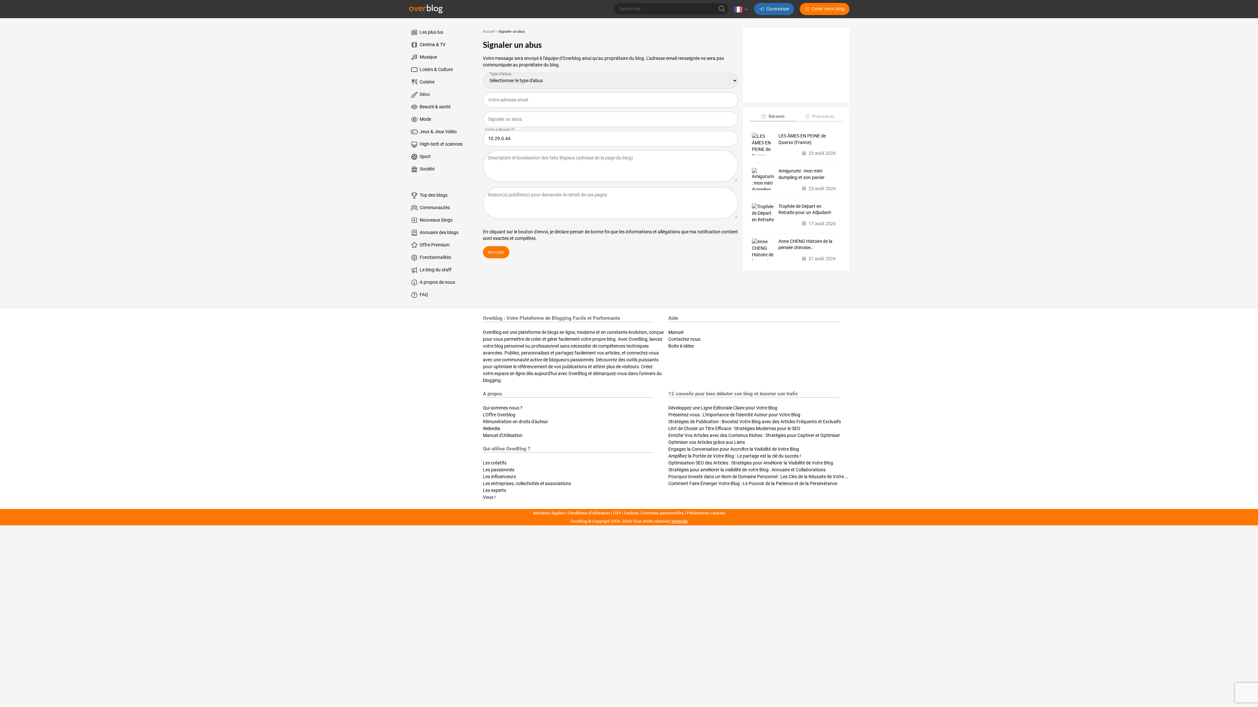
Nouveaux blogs (435, 220)
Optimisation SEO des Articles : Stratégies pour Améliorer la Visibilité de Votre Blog (750, 462)
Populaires (823, 116)
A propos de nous (437, 282)
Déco (424, 94)
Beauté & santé (434, 106)
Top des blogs (433, 195)
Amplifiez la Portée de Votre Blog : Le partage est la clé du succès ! (734, 456)
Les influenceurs (499, 476)
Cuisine (426, 81)
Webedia (491, 428)
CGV (617, 513)
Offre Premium (434, 244)
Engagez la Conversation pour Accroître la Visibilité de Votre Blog (733, 449)
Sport (425, 156)
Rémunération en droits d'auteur (515, 421)
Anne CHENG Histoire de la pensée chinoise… (805, 244)
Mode (425, 119)
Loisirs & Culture (436, 69)
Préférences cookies (706, 513)
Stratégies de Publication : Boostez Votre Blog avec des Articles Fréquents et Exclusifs (754, 421)
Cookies (631, 513)
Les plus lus (431, 32)
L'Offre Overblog (499, 414)
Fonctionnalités (435, 257)
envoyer (496, 252)
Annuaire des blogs (438, 232)
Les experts (494, 490)
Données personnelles (663, 513)
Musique (428, 57)
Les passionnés (498, 469)
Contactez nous (684, 339)
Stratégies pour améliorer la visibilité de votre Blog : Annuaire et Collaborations (747, 469)
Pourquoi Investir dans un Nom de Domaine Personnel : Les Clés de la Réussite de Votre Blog (761, 476)
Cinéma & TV (432, 44)
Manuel (675, 332)
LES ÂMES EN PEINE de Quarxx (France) (802, 139)
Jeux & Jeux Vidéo (438, 131)
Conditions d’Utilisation (589, 513)
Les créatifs (494, 462)
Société (426, 169)
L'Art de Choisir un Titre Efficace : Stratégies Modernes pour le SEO (734, 428)
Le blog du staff (435, 269)
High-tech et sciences (441, 144)
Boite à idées (681, 346)
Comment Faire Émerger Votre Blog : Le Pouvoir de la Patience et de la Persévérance (752, 483)
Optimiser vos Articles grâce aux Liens (706, 442)
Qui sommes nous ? (503, 407)
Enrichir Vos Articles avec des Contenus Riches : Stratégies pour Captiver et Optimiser (754, 435)
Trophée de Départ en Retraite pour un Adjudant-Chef (805, 210)
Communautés (434, 207)
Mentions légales (549, 513)
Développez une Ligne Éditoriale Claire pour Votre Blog (722, 407)
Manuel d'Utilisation (503, 435)
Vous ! (489, 497)
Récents (777, 116)
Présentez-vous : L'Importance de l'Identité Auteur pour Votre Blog (734, 414)
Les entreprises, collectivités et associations (527, 483)
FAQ (423, 294)
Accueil (489, 31)
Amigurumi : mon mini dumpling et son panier (801, 174)
